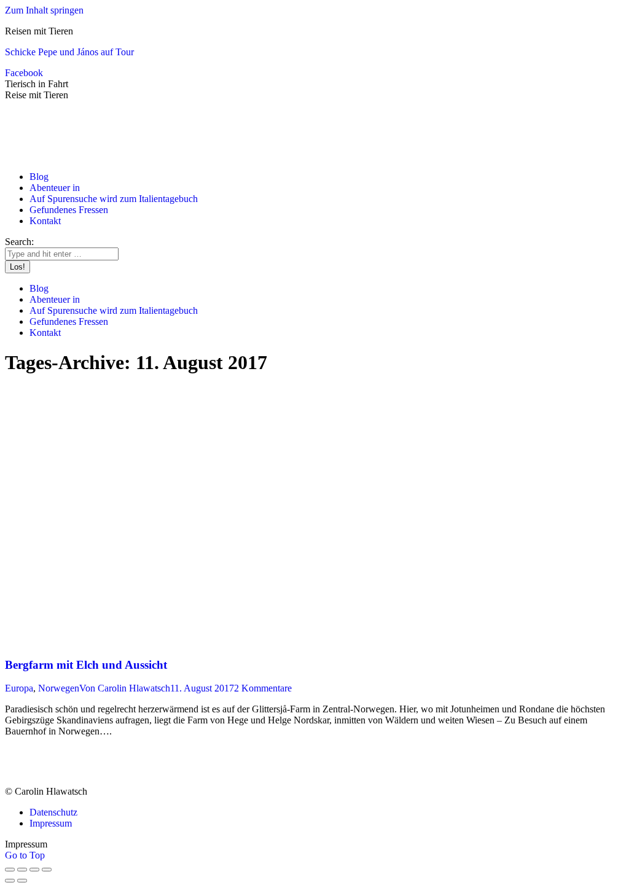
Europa (19, 688)
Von (124, 688)
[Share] (22, 869)
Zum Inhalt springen (44, 10)
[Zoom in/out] (47, 869)
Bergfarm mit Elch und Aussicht (86, 664)
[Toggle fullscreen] (34, 869)
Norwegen (58, 688)
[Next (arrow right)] (22, 880)
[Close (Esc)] (10, 869)
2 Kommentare (263, 688)
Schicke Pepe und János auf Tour (69, 52)
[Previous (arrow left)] (10, 880)
